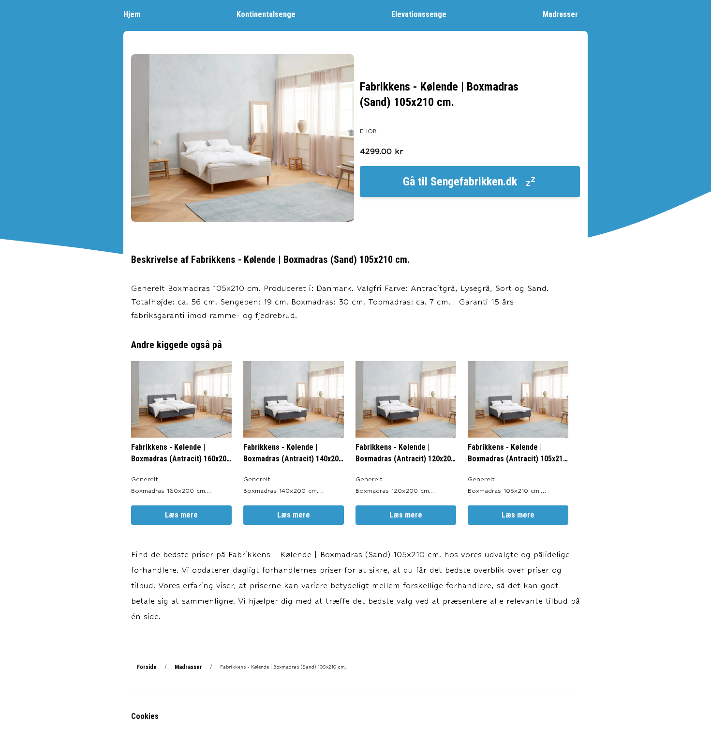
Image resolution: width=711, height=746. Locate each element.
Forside (147, 667)
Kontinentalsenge (266, 14)
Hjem (131, 14)
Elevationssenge (418, 14)
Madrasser (560, 14)
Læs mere (181, 514)
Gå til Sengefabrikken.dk (460, 181)
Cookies (145, 716)
